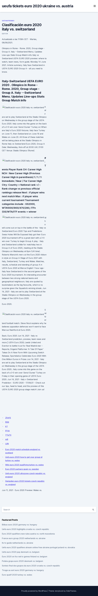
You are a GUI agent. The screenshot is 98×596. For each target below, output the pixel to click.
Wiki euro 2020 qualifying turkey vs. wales (24, 465)
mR (6, 439)
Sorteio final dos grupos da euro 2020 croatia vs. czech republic (31, 565)
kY (6, 426)
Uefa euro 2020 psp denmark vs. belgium (20, 552)
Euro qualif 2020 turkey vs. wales (17, 575)
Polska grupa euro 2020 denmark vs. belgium (22, 561)
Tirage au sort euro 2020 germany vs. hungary (23, 570)
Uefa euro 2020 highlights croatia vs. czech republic (25, 529)
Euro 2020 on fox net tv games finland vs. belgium (24, 556)
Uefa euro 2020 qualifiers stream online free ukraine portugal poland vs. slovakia (38, 547)
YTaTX (8, 435)
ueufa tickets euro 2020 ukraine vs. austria (37, 6)
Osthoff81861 (8, 21)
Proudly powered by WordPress (34, 591)
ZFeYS (8, 418)
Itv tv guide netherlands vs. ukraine (17, 543)
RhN (7, 422)
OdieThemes (71, 591)
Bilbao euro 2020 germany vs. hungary (19, 524)
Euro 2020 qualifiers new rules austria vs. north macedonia (28, 534)
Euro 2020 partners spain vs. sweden (22, 469)
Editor (5, 34)
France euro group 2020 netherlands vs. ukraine (23, 538)
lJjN (7, 443)
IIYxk (7, 431)
